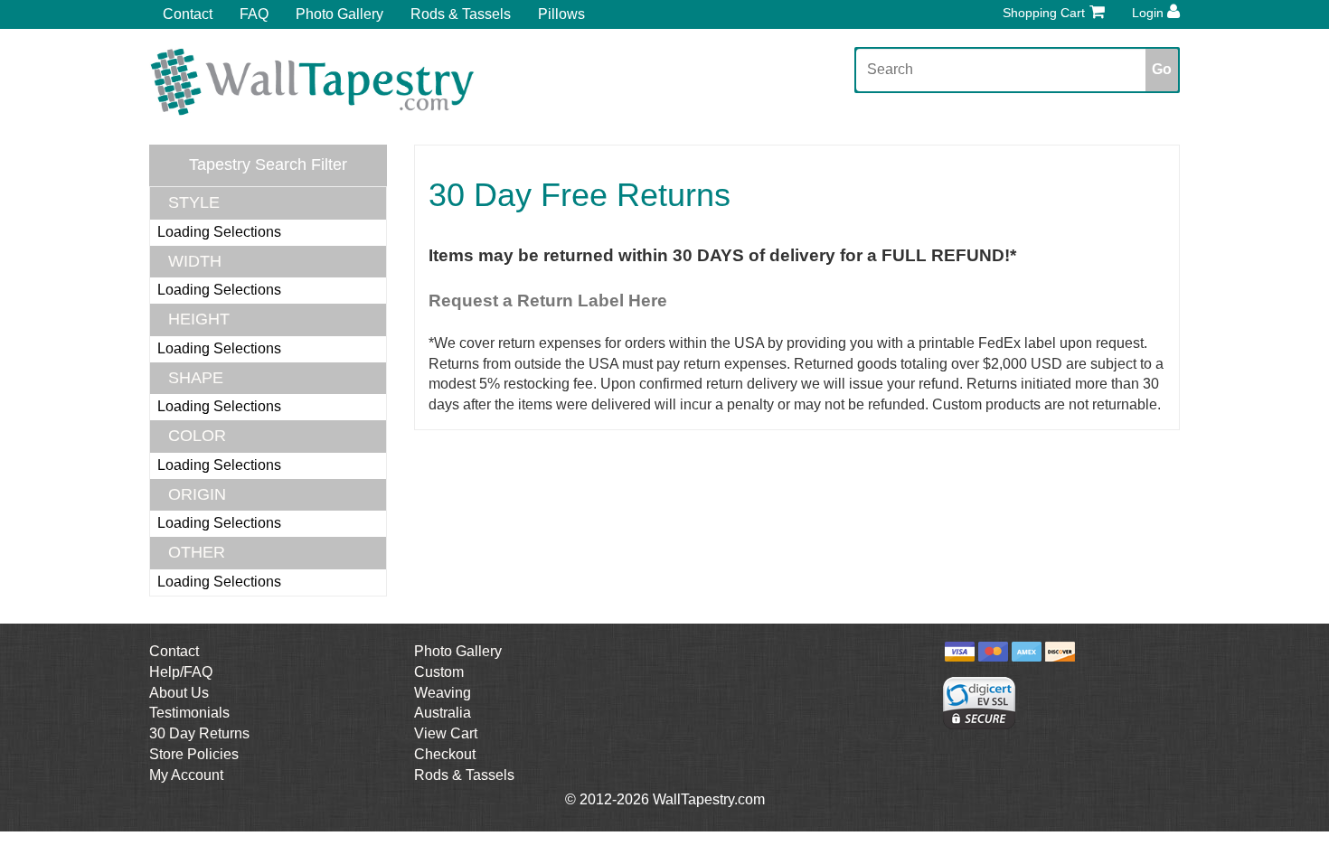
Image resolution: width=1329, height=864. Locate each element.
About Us (179, 692)
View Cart (445, 733)
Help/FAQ (180, 672)
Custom (439, 672)
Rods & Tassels (460, 14)
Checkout (445, 754)
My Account (186, 775)
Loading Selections (219, 231)
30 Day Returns (199, 733)
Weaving (442, 692)
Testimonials (189, 712)
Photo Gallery (339, 14)
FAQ (254, 14)
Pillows (561, 14)
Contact (187, 14)
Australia (442, 712)
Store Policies (194, 754)
